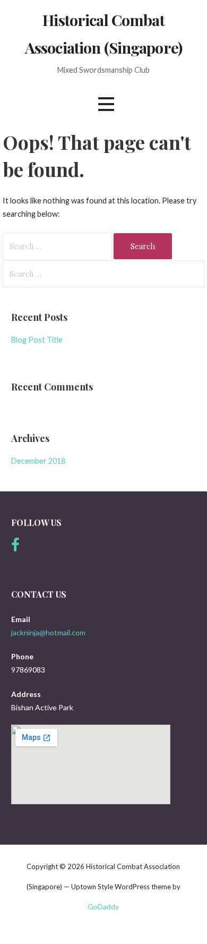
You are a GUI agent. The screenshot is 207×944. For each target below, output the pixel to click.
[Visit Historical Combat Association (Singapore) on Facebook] (15, 547)
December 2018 (38, 460)
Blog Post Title (37, 339)
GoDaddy (103, 906)
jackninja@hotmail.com (48, 632)
